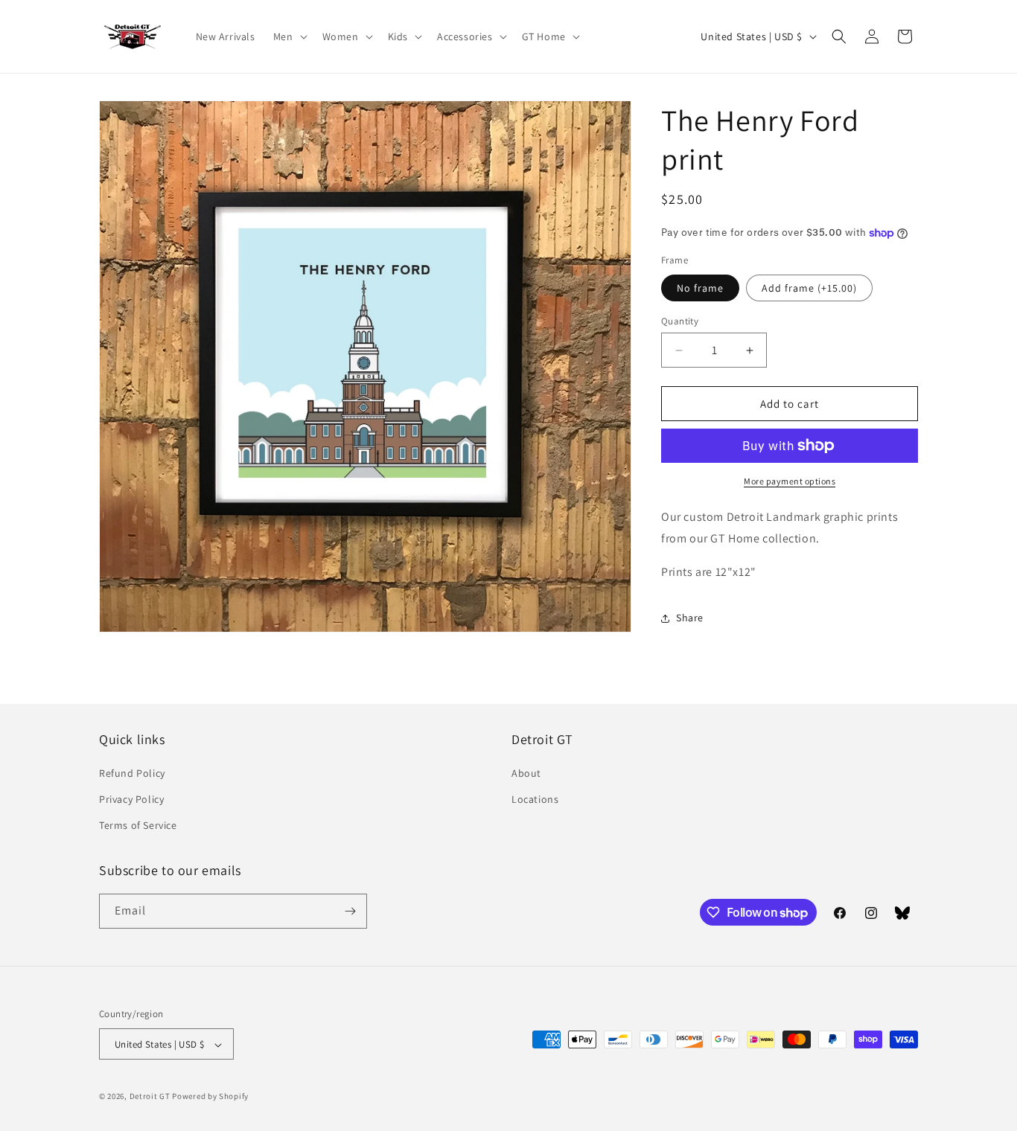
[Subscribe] (350, 911)
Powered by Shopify (210, 1097)
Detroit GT (150, 1097)
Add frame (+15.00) (809, 288)
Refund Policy (132, 773)
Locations (534, 800)
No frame (700, 288)
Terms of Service (138, 826)
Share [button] (690, 617)
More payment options (789, 481)
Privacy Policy (131, 800)
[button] (288, 36)
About (526, 773)
